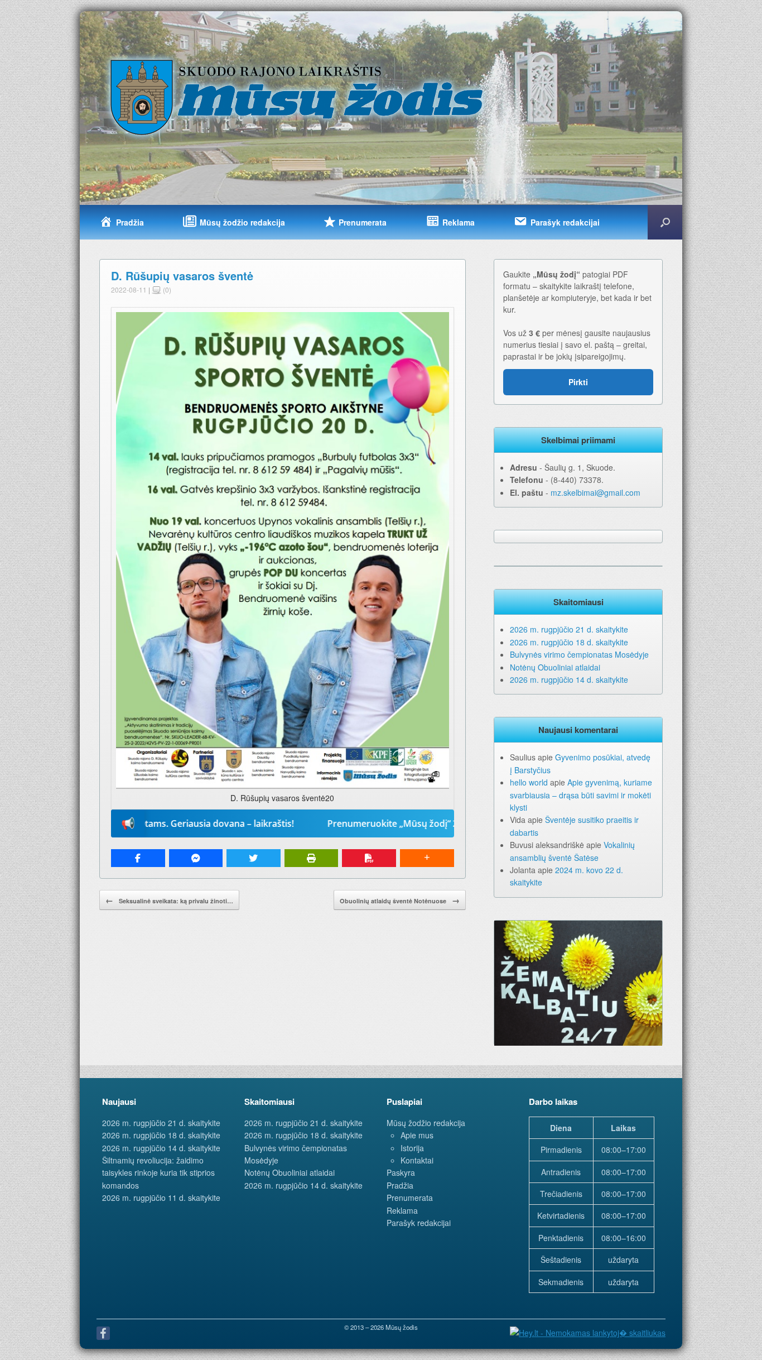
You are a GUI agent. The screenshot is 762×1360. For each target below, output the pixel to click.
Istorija (412, 1147)
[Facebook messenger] (196, 858)
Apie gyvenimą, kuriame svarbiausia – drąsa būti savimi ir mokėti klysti (581, 795)
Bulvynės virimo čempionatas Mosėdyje (579, 654)
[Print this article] (311, 858)
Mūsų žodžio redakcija (426, 1122)
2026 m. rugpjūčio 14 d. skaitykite (569, 679)
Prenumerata (410, 1197)
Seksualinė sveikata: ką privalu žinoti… (169, 900)
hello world (529, 782)
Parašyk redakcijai (419, 1222)
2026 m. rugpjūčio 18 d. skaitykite (569, 642)
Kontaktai (417, 1160)
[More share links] (427, 858)
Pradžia (400, 1185)
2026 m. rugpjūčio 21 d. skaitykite (569, 629)
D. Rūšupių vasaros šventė (182, 275)
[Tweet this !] (253, 858)
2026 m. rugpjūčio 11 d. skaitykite (161, 1197)
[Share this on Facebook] (138, 858)
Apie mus (417, 1135)
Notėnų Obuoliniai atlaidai (555, 667)
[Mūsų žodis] (297, 96)
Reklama (402, 1210)
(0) (166, 289)
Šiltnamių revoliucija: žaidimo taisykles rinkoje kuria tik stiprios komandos (158, 1173)
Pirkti (578, 381)
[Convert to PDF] (369, 858)
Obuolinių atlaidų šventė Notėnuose (400, 900)
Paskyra (401, 1172)
